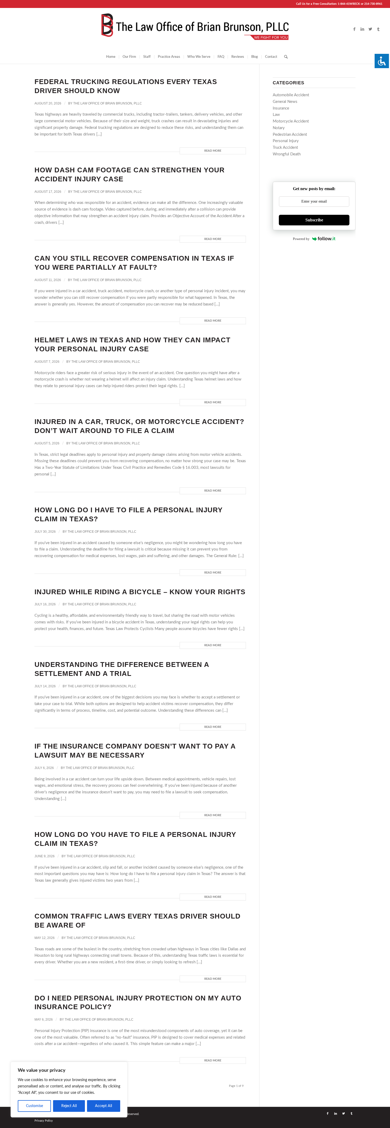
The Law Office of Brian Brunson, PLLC (107, 103)
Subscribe (314, 220)
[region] (69, 1089)
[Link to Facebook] (354, 29)
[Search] (284, 57)
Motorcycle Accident (291, 121)
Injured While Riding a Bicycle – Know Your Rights (139, 592)
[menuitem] (111, 57)
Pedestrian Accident (290, 135)
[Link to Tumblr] (378, 29)
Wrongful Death (287, 154)
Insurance (281, 108)
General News (285, 102)
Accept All (103, 1106)
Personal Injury (286, 141)
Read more (212, 150)
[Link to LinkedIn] (362, 29)
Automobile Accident (291, 95)
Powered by (301, 239)
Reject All (69, 1106)
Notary (279, 128)
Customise (34, 1106)
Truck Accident (285, 148)
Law (276, 115)
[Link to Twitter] (370, 29)
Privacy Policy (43, 1120)
